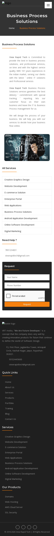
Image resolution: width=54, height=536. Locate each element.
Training (9, 408)
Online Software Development (19, 224)
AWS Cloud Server (14, 507)
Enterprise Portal (13, 198)
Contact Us (10, 419)
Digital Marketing (12, 231)
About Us (9, 387)
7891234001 (11, 250)
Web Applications (12, 205)
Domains (9, 496)
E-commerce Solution (14, 192)
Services (9, 392)
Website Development (15, 186)
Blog (7, 413)
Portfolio (9, 403)
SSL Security (11, 512)
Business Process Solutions (32, 28)
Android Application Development (20, 218)
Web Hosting (11, 501)
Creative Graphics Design (17, 179)
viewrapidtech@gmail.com (17, 255)
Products (9, 397)
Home (12, 28)
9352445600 (15, 359)
